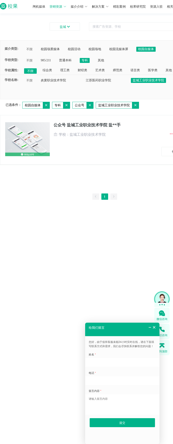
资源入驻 (156, 6)
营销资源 (56, 6)
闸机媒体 (39, 6)
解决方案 (98, 6)
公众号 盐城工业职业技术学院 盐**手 (87, 125)
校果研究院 (138, 6)
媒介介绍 (77, 6)
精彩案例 (119, 6)
